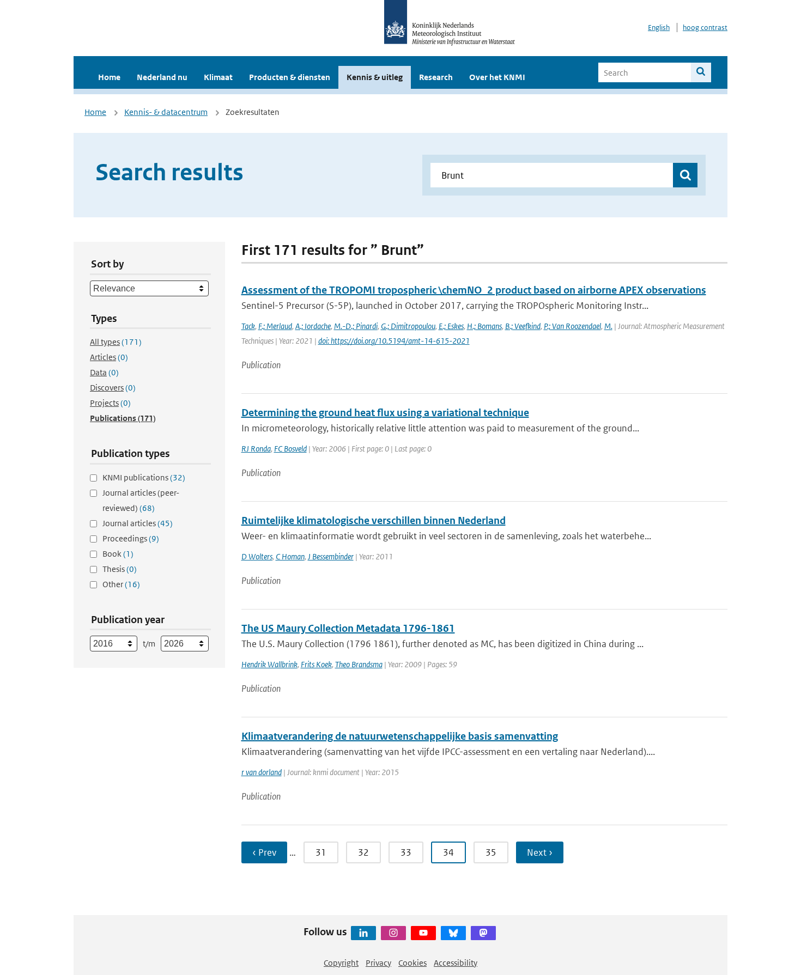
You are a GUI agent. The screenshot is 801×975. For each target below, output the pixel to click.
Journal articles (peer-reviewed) (140, 500)
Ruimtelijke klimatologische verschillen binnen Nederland (373, 520)
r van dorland (261, 772)
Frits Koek (316, 664)
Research (436, 77)
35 (491, 852)
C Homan (290, 556)
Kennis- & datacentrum (166, 112)
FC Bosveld (290, 448)
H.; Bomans (484, 326)
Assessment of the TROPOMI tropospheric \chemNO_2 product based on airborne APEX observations (473, 290)
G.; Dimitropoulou (408, 326)
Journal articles (137, 523)
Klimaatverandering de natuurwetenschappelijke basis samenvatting (399, 736)
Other (121, 584)
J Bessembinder (331, 556)
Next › (540, 852)
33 (405, 852)
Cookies (412, 963)
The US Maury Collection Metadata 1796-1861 (348, 628)
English (659, 27)
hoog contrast (705, 27)
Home (109, 77)
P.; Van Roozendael (572, 326)
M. (608, 326)
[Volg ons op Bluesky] (453, 933)
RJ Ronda (256, 448)
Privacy (378, 963)
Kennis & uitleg (375, 77)
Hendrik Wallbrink (269, 664)
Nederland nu (162, 77)
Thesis (119, 569)
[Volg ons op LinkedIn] (363, 933)
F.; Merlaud (275, 326)
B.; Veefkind (523, 326)
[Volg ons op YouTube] (423, 933)
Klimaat (218, 77)
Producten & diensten (289, 77)
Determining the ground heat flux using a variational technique (385, 412)
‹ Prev (264, 852)
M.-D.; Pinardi (356, 326)
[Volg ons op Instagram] (393, 933)
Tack (248, 326)
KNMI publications (143, 477)
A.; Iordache (313, 326)
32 (363, 852)
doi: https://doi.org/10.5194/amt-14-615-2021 (394, 341)
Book (118, 554)
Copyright (341, 963)
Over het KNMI (497, 77)
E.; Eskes (451, 326)
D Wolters (256, 556)
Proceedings (130, 538)
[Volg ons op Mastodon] (483, 933)
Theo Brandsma (359, 664)
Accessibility (455, 963)
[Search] (701, 72)
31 (320, 852)
